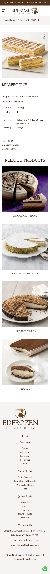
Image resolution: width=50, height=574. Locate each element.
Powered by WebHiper (25, 559)
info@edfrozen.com (28, 540)
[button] (44, 37)
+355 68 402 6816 (30, 536)
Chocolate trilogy (25, 215)
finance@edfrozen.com (28, 545)
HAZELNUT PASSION (25, 331)
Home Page (9, 20)
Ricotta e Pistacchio (25, 273)
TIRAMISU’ (25, 389)
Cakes (21, 20)
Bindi (13, 148)
